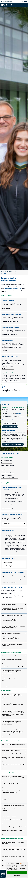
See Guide (4, 350)
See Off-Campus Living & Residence (9, 477)
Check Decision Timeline (7, 505)
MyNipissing (24, 1)
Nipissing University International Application (12, 444)
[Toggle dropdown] (12, 1)
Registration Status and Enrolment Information (12, 576)
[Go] (23, 5)
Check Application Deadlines (8, 334)
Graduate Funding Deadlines (7, 465)
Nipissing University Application (9, 426)
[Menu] (26, 5)
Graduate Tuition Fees (6, 475)
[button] (14, 523)
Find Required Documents (8, 368)
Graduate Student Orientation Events (10, 579)
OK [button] (17, 872)
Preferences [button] (17, 875)
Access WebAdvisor (6, 508)
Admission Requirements (10, 271)
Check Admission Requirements (9, 321)
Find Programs (5, 308)
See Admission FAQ (6, 394)
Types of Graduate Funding (7, 460)
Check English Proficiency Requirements (11, 380)
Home (2, 271)
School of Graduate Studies (7, 472)
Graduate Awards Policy (6, 462)
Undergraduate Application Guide (13, 288)
